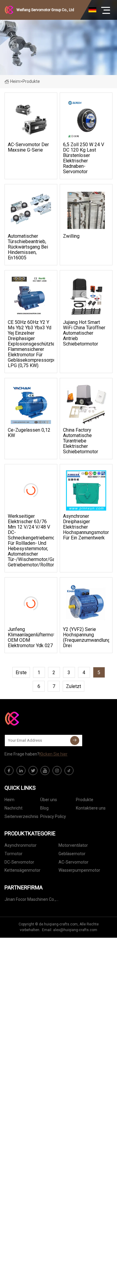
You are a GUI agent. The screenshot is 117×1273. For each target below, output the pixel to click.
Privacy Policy (53, 816)
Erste (21, 672)
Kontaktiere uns (91, 808)
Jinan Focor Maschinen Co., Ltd (30, 900)
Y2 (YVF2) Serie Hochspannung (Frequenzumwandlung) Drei (86, 637)
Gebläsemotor (72, 853)
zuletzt (73, 686)
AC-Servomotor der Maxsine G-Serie (28, 147)
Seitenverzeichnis (21, 816)
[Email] (74, 740)
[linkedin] (21, 770)
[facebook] (9, 770)
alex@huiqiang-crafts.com (75, 930)
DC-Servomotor (19, 862)
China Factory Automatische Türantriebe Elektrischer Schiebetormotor (80, 440)
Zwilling (71, 236)
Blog (44, 808)
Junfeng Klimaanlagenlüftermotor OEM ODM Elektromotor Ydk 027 (31, 637)
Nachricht (13, 808)
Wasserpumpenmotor (79, 870)
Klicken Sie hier (53, 754)
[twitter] (33, 770)
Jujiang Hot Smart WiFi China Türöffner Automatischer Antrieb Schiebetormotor (84, 333)
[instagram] (57, 770)
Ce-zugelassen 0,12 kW (29, 432)
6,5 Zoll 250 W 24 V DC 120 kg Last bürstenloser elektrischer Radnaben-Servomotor (83, 158)
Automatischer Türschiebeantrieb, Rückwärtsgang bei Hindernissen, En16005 (28, 247)
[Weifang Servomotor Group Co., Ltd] (34, 718)
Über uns (48, 799)
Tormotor (13, 853)
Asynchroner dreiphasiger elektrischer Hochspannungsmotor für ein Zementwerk (86, 527)
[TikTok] (69, 770)
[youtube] (45, 770)
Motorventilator (73, 845)
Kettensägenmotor (22, 870)
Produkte (84, 799)
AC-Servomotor (73, 862)
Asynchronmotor (20, 845)
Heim (15, 81)
